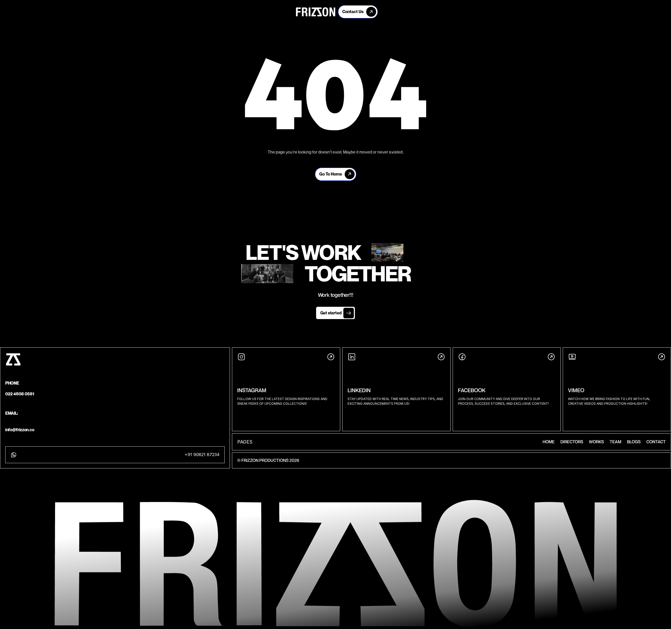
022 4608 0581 (19, 393)
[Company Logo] (316, 12)
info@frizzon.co (19, 429)
